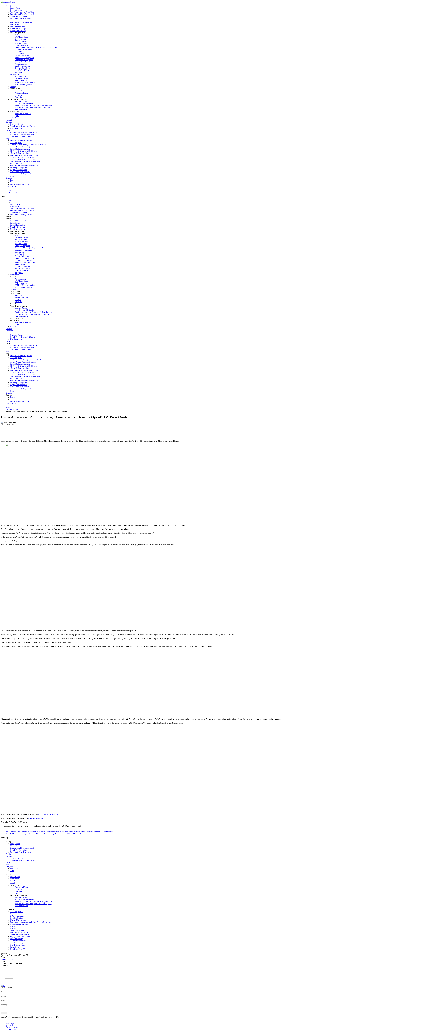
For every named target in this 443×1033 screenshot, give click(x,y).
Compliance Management (24, 60)
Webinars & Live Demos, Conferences (24, 166)
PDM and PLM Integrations (25, 83)
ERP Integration (16, 163)
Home (8, 407)
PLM (17, 35)
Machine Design (21, 101)
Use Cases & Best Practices (20, 172)
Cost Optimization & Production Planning (25, 161)
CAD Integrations (21, 37)
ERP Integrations (21, 80)
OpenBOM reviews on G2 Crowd (22, 126)
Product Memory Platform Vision (22, 22)
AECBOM (14, 118)
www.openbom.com (35, 818)
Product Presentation (17, 27)
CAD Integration (16, 143)
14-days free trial (16, 10)
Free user (18, 893)
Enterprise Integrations (23, 114)
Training (9, 120)
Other (12, 176)
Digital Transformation (18, 170)
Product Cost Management (24, 58)
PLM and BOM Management (21, 141)
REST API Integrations (23, 85)
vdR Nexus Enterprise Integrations (22, 134)
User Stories (10, 1023)
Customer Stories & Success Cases (22, 157)
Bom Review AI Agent (18, 29)
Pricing (8, 6)
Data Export (19, 54)
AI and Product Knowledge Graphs (23, 147)
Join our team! (15, 180)
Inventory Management (18, 168)
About (8, 1021)
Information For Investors (19, 184)
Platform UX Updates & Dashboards (23, 151)
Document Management (23, 49)
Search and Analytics (22, 68)
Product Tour (15, 24)
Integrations (19, 72)
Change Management (22, 45)
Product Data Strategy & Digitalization (24, 155)
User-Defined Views (22, 70)
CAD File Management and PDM (22, 159)
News (12, 182)
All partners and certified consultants (23, 132)
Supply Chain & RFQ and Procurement (24, 174)
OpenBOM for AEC (17, 949)
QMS (17, 116)
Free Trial (18, 91)
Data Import (19, 51)
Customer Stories (16, 124)
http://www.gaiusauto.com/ (48, 814)
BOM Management (22, 41)
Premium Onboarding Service (21, 18)
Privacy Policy (11, 1029)
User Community (16, 128)
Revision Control (21, 43)
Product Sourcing (21, 64)
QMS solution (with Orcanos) (21, 136)
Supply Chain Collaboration (25, 62)
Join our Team (11, 1025)
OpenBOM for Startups (18, 16)
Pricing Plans (15, 8)
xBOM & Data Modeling (19, 153)
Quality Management (22, 66)
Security (13, 87)
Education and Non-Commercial (22, 14)
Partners (8, 862)
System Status (11, 186)
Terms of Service (12, 1027)
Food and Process (21, 110)
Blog (7, 139)
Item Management (21, 39)
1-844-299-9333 (7, 959)
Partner (8, 130)
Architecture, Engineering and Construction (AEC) (33, 107)
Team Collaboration (22, 56)
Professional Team (21, 93)
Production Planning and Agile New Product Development (36, 47)
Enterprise (18, 97)
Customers (9, 122)
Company (18, 95)
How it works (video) (18, 31)
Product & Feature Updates (20, 149)
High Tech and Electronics (24, 103)
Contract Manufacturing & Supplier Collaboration (28, 145)
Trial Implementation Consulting (22, 12)
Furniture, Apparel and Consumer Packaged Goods (33, 105)
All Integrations (20, 76)
